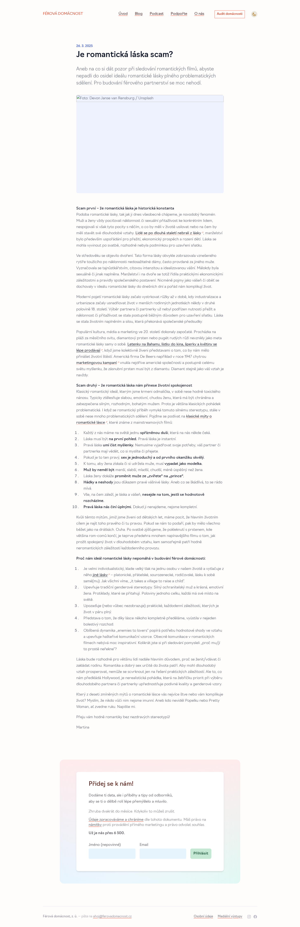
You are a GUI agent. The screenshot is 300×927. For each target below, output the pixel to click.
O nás (199, 14)
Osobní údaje (203, 916)
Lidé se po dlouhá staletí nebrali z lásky (168, 233)
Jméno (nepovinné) (105, 845)
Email (144, 845)
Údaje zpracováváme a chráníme (116, 820)
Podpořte (179, 14)
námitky (95, 825)
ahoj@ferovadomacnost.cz (112, 916)
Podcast (157, 14)
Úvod (123, 14)
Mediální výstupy (230, 916)
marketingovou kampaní (96, 363)
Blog (138, 14)
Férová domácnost (63, 14)
